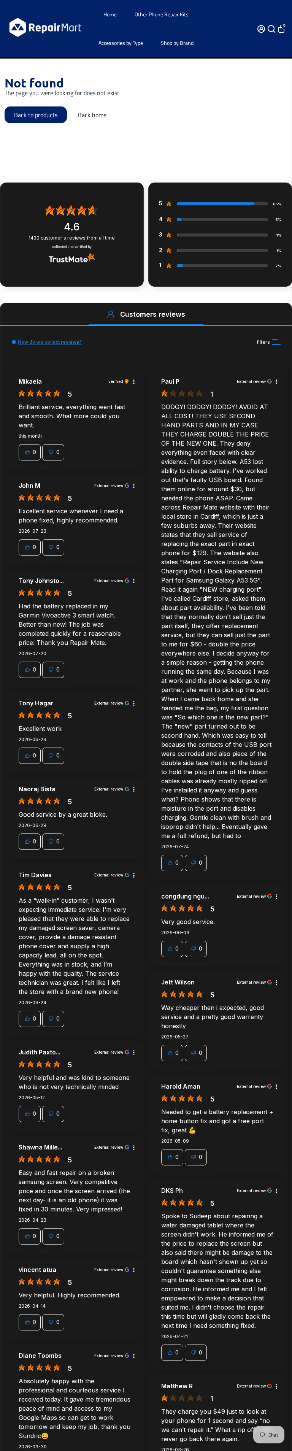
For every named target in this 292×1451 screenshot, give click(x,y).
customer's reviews (72, 238)
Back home (92, 114)
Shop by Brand (177, 43)
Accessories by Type (120, 43)
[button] (110, 314)
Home (110, 14)
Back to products (35, 114)
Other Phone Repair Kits (162, 14)
